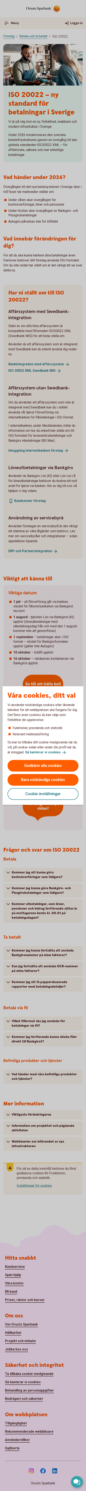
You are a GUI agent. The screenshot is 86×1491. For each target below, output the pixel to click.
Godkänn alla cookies (43, 765)
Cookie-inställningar (43, 793)
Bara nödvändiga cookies (43, 779)
